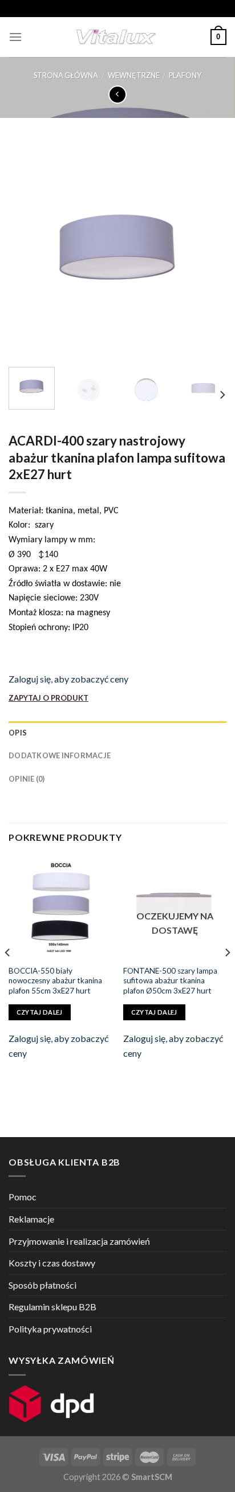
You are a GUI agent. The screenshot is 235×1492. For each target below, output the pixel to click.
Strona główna (66, 75)
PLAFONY (185, 75)
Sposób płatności (42, 1285)
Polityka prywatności (50, 1328)
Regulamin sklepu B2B (52, 1306)
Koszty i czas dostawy (52, 1262)
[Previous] (27, 249)
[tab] (117, 732)
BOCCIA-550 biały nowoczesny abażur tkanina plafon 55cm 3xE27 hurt (55, 980)
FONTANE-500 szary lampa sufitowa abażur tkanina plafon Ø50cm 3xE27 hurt (170, 980)
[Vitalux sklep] (116, 37)
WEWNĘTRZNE (134, 75)
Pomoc (23, 1196)
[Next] (207, 249)
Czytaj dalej (40, 1012)
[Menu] (15, 37)
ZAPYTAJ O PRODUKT (48, 697)
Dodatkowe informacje (60, 755)
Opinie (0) (27, 778)
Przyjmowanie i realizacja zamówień (79, 1241)
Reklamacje (31, 1218)
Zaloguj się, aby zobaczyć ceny (68, 678)
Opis (18, 732)
